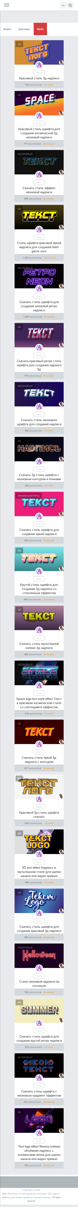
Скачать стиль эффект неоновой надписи (39, 190)
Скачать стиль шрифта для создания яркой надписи (39, 531)
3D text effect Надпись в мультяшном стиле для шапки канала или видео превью (39, 871)
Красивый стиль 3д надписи (39, 78)
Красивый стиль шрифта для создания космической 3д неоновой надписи (39, 133)
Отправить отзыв (31, 1189)
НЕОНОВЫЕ (25, 154)
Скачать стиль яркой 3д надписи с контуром (39, 759)
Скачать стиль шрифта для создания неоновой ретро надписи (39, 306)
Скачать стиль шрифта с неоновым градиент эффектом (39, 1093)
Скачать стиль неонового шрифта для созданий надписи (39, 422)
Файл (40, 29)
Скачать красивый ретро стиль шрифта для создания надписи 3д (39, 365)
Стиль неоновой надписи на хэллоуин (39, 983)
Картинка (24, 29)
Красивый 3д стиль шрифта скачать (39, 814)
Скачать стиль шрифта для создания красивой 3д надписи (39, 928)
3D (19, 44)
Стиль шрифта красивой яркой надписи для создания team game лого (39, 246)
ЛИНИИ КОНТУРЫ (29, 496)
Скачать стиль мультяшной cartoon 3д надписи (39, 645)
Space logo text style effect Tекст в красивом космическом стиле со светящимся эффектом (39, 702)
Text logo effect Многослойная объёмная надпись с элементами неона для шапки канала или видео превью (39, 1152)
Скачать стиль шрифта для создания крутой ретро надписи (39, 1038)
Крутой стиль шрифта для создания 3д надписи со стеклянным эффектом (39, 588)
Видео (7, 29)
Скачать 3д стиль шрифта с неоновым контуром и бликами (39, 476)
